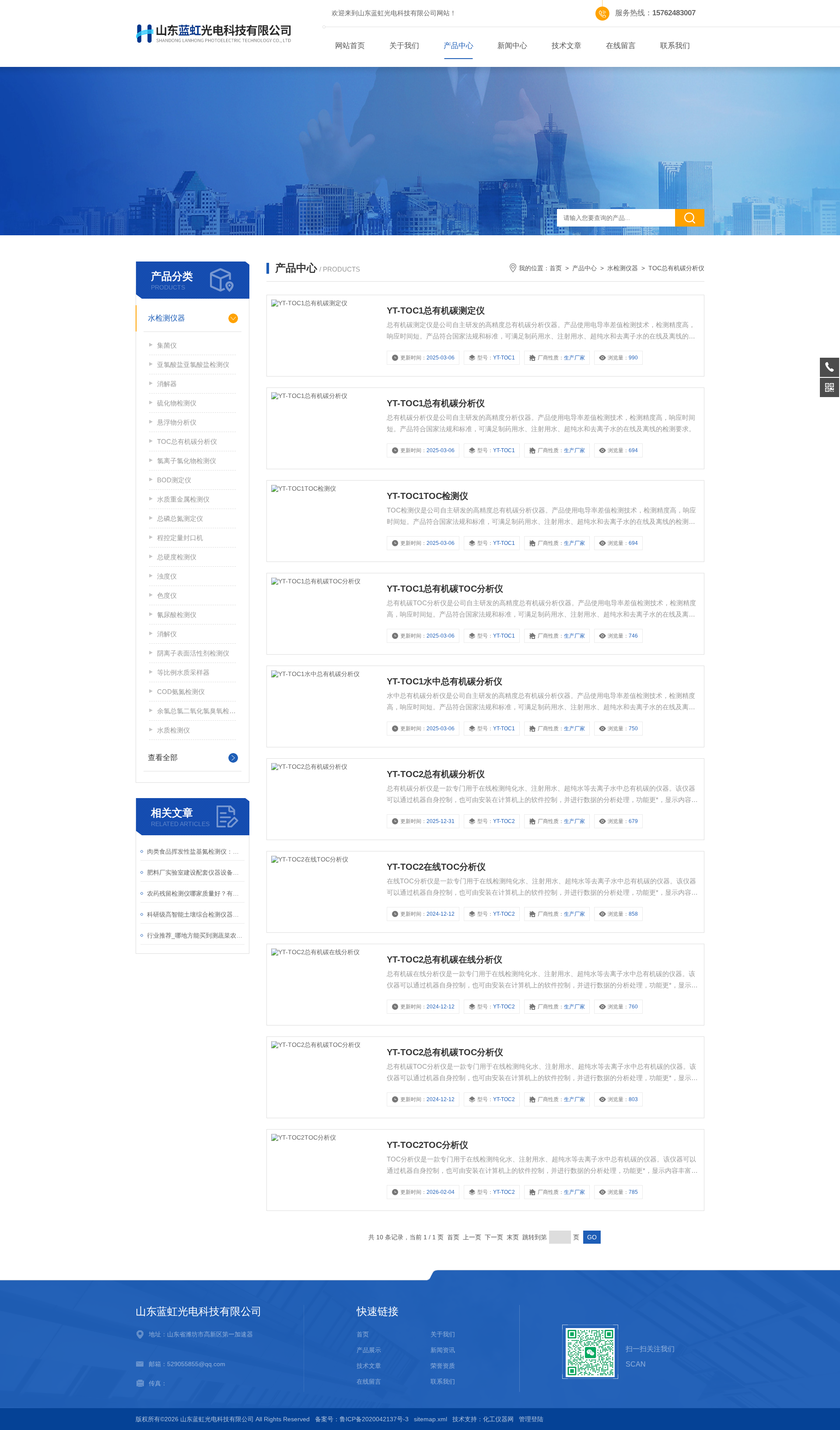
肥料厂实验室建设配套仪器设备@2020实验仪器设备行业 (196, 872)
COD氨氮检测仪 (181, 691)
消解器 (167, 383)
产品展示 (369, 1349)
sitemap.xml (430, 1419)
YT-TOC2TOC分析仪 (427, 1145)
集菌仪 (167, 345)
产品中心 (458, 46)
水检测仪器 (166, 318)
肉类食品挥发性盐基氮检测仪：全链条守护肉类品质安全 (196, 851)
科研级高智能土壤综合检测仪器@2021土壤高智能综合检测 (196, 914)
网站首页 (350, 46)
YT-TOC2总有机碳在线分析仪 (444, 959)
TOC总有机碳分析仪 (187, 441)
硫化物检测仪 (176, 403)
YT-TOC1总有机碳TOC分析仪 (445, 588)
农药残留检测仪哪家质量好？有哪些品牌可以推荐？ (196, 893)
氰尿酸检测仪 (176, 614)
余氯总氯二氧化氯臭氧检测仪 (196, 711)
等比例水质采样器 (183, 672)
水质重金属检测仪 (183, 499)
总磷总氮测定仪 (180, 518)
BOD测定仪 (174, 480)
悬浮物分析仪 (176, 422)
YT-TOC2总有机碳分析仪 (436, 774)
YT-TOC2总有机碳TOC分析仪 (445, 1052)
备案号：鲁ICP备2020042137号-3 (362, 1419)
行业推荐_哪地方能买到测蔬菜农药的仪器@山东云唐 (196, 935)
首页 (556, 268)
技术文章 (566, 46)
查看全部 (163, 757)
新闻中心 (512, 46)
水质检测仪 (173, 730)
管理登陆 (531, 1419)
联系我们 (675, 46)
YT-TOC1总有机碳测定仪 (436, 310)
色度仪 (167, 595)
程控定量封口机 (180, 537)
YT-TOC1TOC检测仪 (427, 496)
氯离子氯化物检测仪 (186, 460)
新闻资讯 (442, 1349)
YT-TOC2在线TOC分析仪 (436, 867)
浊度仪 (167, 576)
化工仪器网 (498, 1419)
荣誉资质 (442, 1365)
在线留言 (621, 46)
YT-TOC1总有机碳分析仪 (436, 403)
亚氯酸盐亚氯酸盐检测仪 (193, 364)
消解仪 (167, 634)
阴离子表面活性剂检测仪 (193, 653)
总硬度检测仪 (176, 557)
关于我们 (404, 46)
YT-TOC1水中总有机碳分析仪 (444, 681)
